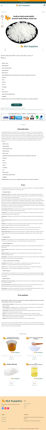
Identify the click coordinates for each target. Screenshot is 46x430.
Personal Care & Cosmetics (15, 108)
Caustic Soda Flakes (13, 109)
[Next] (5, 51)
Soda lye (25, 109)
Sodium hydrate (29, 109)
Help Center (3, 419)
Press (24, 407)
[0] (43, 5)
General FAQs (4, 421)
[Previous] (5, 49)
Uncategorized (22, 108)
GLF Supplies (18, 109)
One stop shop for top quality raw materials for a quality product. (11, 405)
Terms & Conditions (27, 403)
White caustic (41, 109)
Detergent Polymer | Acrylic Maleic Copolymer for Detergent (11, 355)
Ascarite (4, 109)
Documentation (4, 417)
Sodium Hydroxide (35, 109)
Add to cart (16, 104)
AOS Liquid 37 (34, 381)
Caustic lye (7, 109)
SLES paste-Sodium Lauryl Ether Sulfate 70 (34, 355)
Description (23, 124)
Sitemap (25, 405)
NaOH (22, 109)
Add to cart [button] (12, 385)
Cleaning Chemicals (8, 108)
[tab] (23, 124)
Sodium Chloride (11, 381)
